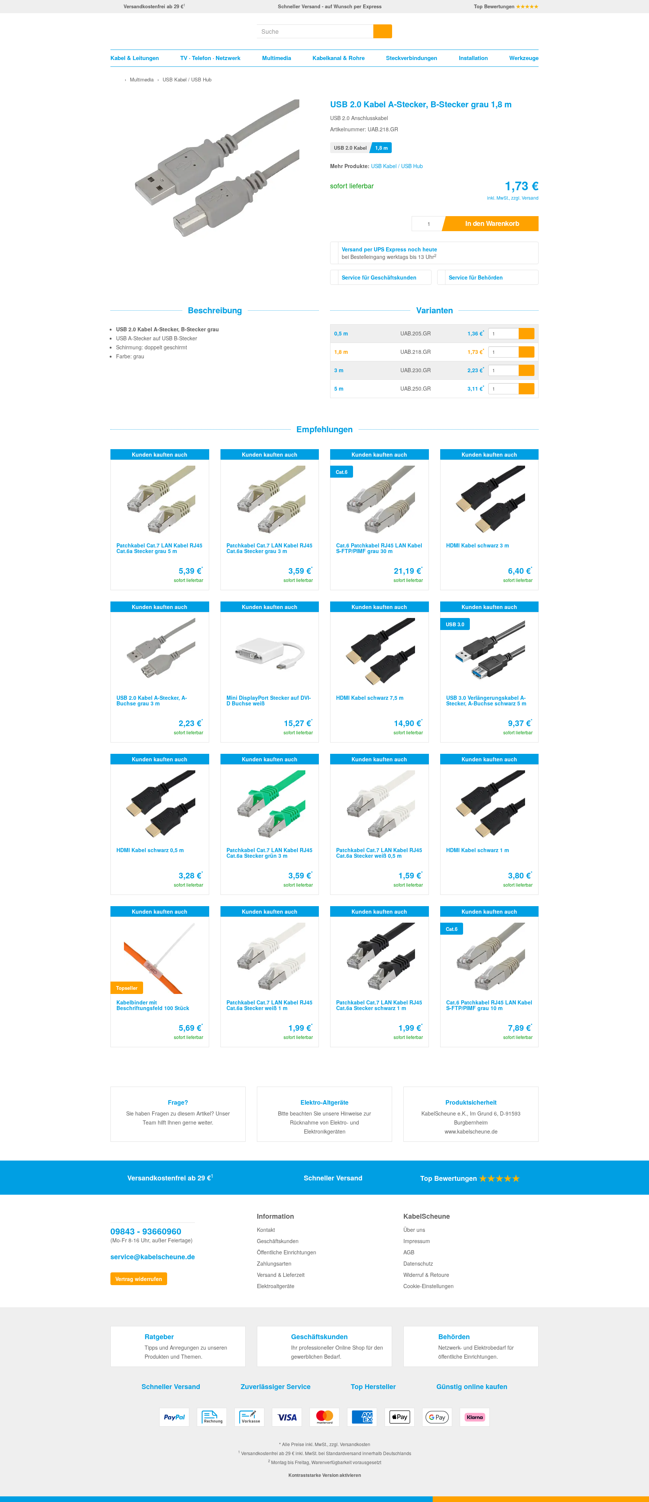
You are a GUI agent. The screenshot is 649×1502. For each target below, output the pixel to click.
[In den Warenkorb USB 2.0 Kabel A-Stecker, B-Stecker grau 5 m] (526, 388)
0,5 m (341, 333)
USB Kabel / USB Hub (397, 166)
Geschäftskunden (278, 1241)
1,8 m (341, 351)
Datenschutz (418, 1263)
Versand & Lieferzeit (281, 1274)
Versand (530, 197)
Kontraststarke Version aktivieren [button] (324, 1475)
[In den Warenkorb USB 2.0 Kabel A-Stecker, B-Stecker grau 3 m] (526, 370)
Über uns (414, 1229)
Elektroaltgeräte (275, 1286)
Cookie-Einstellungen (428, 1286)
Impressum (416, 1241)
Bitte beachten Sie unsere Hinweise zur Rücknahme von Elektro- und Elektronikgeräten (324, 1122)
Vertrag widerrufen (138, 1278)
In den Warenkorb (492, 223)
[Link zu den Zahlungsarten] (324, 1420)
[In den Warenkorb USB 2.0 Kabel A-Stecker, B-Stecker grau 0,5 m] (526, 333)
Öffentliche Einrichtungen (286, 1252)
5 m (338, 388)
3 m (338, 370)
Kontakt (266, 1229)
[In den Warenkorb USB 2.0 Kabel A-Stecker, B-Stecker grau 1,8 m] (526, 352)
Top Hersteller (373, 1386)
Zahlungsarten (274, 1263)
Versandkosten (355, 1444)
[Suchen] (382, 31)
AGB (408, 1252)
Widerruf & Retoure (426, 1274)
